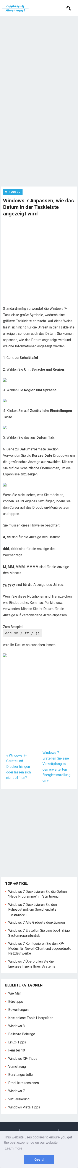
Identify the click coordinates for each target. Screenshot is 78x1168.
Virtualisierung (18, 1099)
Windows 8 (16, 1026)
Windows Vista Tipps (24, 1107)
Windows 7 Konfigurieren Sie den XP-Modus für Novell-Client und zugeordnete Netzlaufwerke (39, 948)
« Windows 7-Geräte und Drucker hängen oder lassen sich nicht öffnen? (18, 766)
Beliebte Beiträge (21, 1034)
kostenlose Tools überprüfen (30, 1018)
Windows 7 (12, 191)
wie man (14, 993)
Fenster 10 (16, 1050)
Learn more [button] (13, 1148)
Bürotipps (15, 1002)
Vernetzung (17, 1067)
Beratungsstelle (20, 1075)
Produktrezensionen (23, 1083)
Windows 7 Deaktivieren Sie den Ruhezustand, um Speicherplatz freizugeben (32, 909)
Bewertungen (18, 1010)
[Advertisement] (39, 57)
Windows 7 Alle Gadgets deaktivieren (36, 922)
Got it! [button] (39, 1159)
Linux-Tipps (17, 1042)
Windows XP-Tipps (22, 1058)
